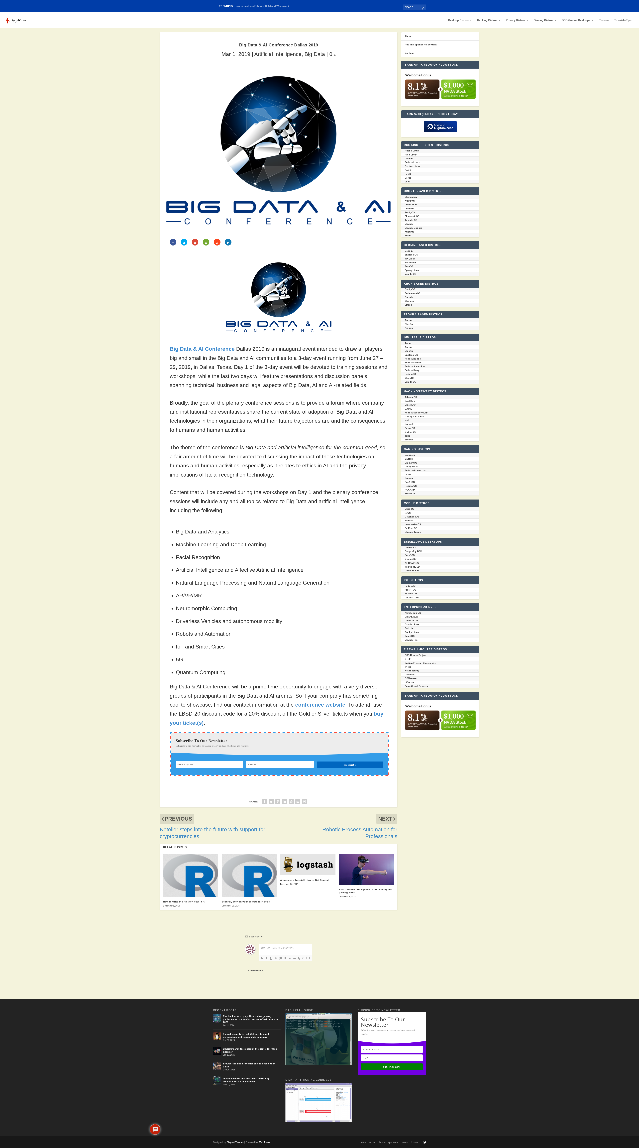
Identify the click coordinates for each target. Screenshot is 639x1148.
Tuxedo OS (411, 220)
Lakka (408, 474)
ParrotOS (410, 428)
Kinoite (409, 328)
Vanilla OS (410, 274)
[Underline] (271, 958)
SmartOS (410, 636)
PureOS (409, 266)
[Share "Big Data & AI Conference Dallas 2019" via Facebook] (264, 801)
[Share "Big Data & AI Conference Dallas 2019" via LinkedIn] (284, 801)
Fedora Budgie (413, 358)
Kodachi (409, 424)
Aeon (408, 343)
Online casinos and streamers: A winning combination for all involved (246, 1080)
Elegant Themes (235, 1142)
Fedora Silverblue (415, 366)
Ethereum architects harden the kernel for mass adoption (250, 1050)
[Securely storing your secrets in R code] (249, 875)
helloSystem (412, 562)
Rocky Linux (412, 632)
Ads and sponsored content (421, 44)
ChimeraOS (411, 462)
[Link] (299, 958)
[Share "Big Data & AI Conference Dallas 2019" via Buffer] (291, 801)
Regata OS (411, 486)
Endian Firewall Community (420, 663)
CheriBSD (410, 547)
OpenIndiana (412, 570)
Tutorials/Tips (623, 20)
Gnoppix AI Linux (415, 416)
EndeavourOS (412, 293)
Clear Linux (411, 616)
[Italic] (266, 958)
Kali (407, 420)
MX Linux (410, 258)
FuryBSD (410, 555)
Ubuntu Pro (411, 639)
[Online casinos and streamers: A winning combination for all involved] (217, 1080)
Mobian (409, 520)
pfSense (409, 682)
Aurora (408, 320)
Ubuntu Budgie (413, 228)
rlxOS (408, 174)
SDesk (408, 304)
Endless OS (411, 254)
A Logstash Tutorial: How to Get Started (304, 880)
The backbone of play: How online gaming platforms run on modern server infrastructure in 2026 (250, 1019)
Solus (408, 177)
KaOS (408, 170)
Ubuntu (409, 224)
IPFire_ (409, 666)
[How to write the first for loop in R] (190, 875)
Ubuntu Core (412, 597)
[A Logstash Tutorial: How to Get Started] (307, 864)
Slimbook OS (412, 216)
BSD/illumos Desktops (576, 20)
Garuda (409, 297)
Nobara (409, 478)
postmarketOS (413, 524)
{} (303, 958)
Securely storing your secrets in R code (246, 901)
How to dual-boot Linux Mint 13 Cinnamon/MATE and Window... (271, 6)
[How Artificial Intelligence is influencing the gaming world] (366, 869)
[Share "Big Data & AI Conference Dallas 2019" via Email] (298, 801)
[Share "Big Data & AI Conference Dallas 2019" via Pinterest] (278, 801)
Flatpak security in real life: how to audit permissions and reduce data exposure (246, 1035)
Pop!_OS (410, 212)
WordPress (264, 1142)
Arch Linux (411, 154)
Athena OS (411, 397)
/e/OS (408, 512)
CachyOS (410, 289)
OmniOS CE (411, 620)
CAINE (408, 408)
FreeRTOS (410, 589)
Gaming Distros (543, 20)
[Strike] (276, 958)
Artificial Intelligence (278, 54)
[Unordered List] (285, 958)
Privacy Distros (515, 20)
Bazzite (409, 458)
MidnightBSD (412, 566)
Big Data (315, 54)
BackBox (410, 401)
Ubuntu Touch (413, 532)
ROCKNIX (410, 489)
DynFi (408, 659)
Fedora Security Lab (416, 412)
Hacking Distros (487, 20)
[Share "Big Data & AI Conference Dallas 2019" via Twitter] (271, 801)
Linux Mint (411, 204)
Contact (409, 53)
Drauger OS (411, 466)
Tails (407, 435)
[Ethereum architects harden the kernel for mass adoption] (217, 1051)
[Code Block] (294, 958)
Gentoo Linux (412, 166)
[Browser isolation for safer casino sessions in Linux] (217, 1066)
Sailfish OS (411, 528)
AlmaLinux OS (413, 613)
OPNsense (411, 678)
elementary (411, 197)
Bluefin (409, 324)
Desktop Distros (458, 20)
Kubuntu (410, 200)
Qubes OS (410, 432)
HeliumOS (410, 374)
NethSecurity (412, 670)
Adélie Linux (412, 150)
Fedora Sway (412, 370)
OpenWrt (410, 674)
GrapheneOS (412, 516)
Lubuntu (410, 208)
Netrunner (410, 262)
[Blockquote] (290, 958)
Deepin (409, 251)
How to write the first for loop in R (184, 901)
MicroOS (409, 378)
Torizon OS (411, 593)
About (408, 36)
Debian (409, 158)
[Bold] (262, 958)
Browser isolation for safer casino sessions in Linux (249, 1065)
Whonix (409, 439)
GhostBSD (411, 559)
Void (407, 181)
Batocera (410, 455)
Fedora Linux (412, 162)
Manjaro (409, 301)
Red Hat (409, 628)
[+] (308, 958)
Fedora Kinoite (413, 362)
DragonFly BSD (413, 551)
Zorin (408, 235)
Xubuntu (410, 231)
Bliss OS (409, 509)
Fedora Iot (410, 586)
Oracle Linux (412, 624)
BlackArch (410, 404)
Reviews (604, 20)
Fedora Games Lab (415, 470)
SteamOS (410, 493)
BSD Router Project (415, 655)
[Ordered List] (280, 958)
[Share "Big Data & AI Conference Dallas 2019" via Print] (304, 801)
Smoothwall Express (416, 686)
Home (363, 1142)
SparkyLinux (412, 270)
